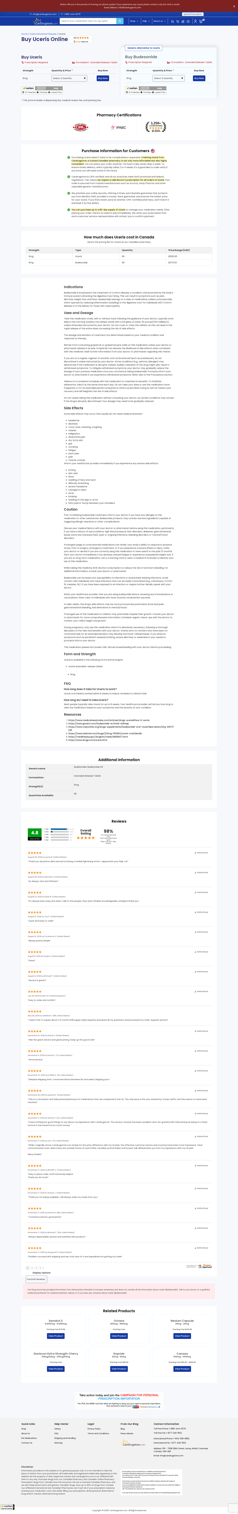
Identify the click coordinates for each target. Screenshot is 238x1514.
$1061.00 (172, 256)
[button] (7, 1507)
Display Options (42, 1272)
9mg (25, 78)
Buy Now (103, 78)
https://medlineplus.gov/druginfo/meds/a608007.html (98, 736)
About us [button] (158, 21)
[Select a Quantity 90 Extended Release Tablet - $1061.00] (69, 78)
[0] (201, 21)
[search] (120, 21)
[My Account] (195, 21)
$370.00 (172, 262)
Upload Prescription (193, 14)
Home (24, 34)
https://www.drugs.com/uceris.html (87, 740)
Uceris (78, 256)
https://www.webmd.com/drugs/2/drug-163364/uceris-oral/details (105, 733)
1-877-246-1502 (174, 1433)
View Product (55, 1336)
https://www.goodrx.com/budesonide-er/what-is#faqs (98, 723)
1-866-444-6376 (72, 14)
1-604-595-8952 (181, 1438)
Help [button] (144, 21)
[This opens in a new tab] (80, 127)
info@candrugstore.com (45, 14)
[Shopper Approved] (80, 39)
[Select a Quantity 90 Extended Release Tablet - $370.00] (168, 78)
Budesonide (81, 262)
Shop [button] (132, 21)
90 (123, 256)
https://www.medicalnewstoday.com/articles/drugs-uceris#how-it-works (109, 720)
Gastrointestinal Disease (43, 34)
